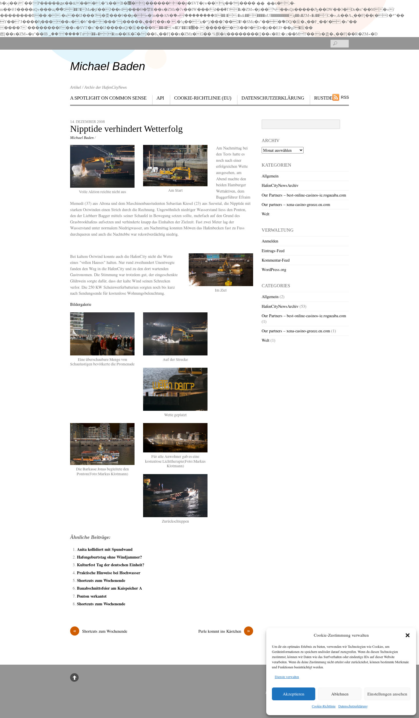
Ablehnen (340, 694)
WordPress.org (274, 269)
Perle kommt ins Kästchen (224, 631)
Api (160, 98)
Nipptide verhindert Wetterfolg (126, 129)
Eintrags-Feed (273, 250)
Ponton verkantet (92, 596)
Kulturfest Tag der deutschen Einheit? (110, 565)
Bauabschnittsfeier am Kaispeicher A (109, 588)
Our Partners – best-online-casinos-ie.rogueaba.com (304, 195)
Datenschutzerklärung (353, 706)
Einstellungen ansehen (387, 694)
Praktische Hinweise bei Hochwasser (108, 573)
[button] (407, 635)
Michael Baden (82, 137)
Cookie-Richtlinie (323, 706)
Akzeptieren (293, 694)
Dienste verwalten (287, 676)
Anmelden (270, 241)
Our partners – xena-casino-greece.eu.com (296, 204)
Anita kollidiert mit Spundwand (105, 549)
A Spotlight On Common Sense (108, 98)
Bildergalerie (80, 304)
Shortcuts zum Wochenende (101, 580)
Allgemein (270, 176)
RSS (345, 97)
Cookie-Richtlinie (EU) (202, 98)
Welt (265, 214)
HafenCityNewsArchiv (280, 185)
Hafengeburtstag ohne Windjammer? (109, 557)
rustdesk (326, 98)
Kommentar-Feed (276, 260)
